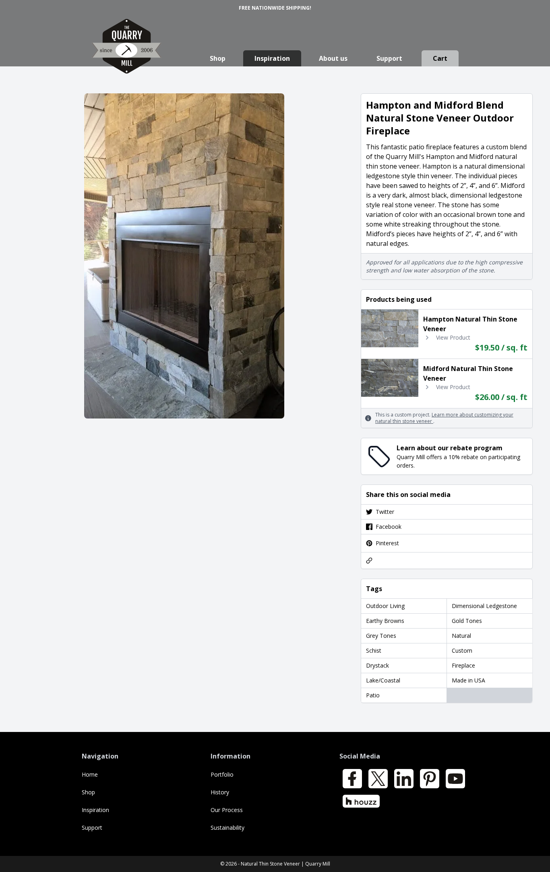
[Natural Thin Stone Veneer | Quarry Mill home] (126, 54)
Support (389, 58)
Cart (440, 58)
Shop (217, 58)
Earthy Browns (385, 621)
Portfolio (222, 774)
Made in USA (468, 680)
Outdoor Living (385, 606)
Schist (373, 650)
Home (90, 774)
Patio (373, 695)
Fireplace (463, 665)
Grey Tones (381, 635)
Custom (462, 650)
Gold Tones (467, 621)
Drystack (377, 665)
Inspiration (272, 58)
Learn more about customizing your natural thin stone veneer (444, 418)
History (220, 792)
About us (333, 58)
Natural (461, 635)
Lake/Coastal (383, 680)
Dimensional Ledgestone (484, 606)
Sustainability (227, 827)
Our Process (227, 810)
